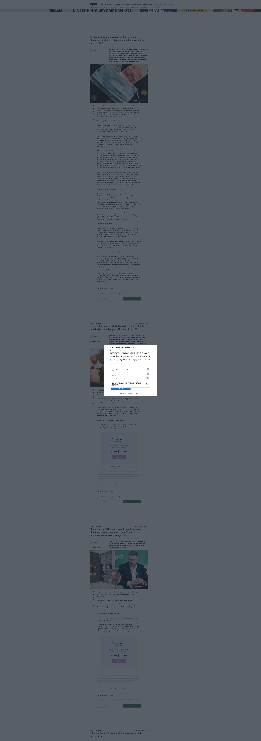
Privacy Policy (138, 393)
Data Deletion (123, 393)
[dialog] (130, 370)
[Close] (154, 347)
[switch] (147, 369)
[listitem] (130, 366)
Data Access (130, 393)
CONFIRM (120, 388)
